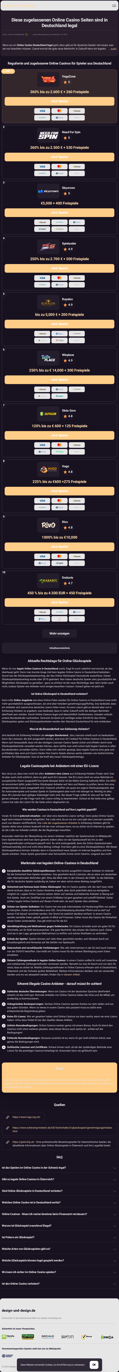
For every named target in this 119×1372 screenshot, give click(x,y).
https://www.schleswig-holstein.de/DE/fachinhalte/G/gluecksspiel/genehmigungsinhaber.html (62, 1129)
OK (94, 1365)
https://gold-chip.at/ (24, 1142)
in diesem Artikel (70, 974)
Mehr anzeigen (59, 633)
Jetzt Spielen (59, 101)
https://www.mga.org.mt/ (26, 1117)
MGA (113, 781)
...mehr (113, 49)
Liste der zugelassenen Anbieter (59, 823)
